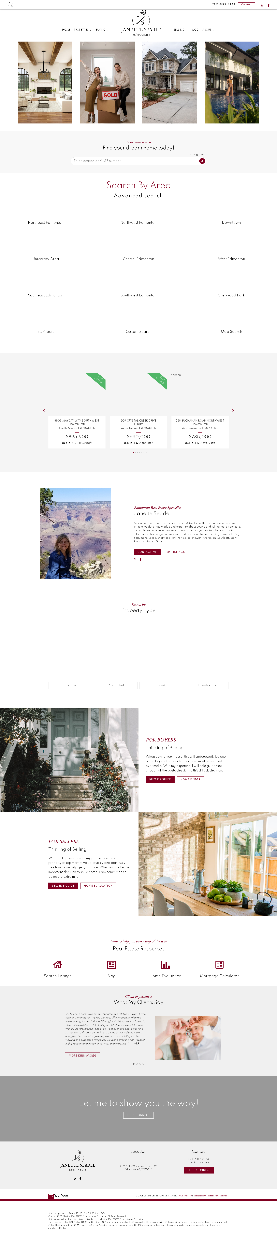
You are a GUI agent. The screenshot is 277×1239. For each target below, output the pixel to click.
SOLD (203, 155)
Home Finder (190, 779)
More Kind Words (83, 1055)
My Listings (175, 552)
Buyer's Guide (160, 779)
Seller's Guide (63, 886)
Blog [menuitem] (195, 30)
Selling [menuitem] (179, 30)
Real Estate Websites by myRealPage (211, 1196)
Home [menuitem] (66, 30)
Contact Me (147, 552)
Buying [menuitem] (100, 30)
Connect (246, 4)
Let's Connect (199, 1170)
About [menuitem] (206, 30)
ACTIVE (192, 155)
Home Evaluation (98, 886)
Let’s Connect (138, 1115)
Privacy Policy (185, 1196)
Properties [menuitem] (81, 30)
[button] (262, 5)
